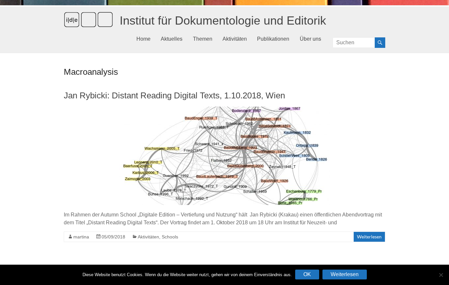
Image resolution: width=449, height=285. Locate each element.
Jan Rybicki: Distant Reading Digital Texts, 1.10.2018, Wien (174, 95)
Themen (202, 39)
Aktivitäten (235, 39)
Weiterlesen (369, 236)
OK (307, 274)
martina (81, 236)
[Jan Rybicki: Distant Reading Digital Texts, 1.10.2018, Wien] (224, 109)
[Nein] (440, 275)
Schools (170, 236)
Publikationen (273, 39)
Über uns (310, 39)
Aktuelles (171, 39)
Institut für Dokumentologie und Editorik (223, 20)
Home (143, 39)
